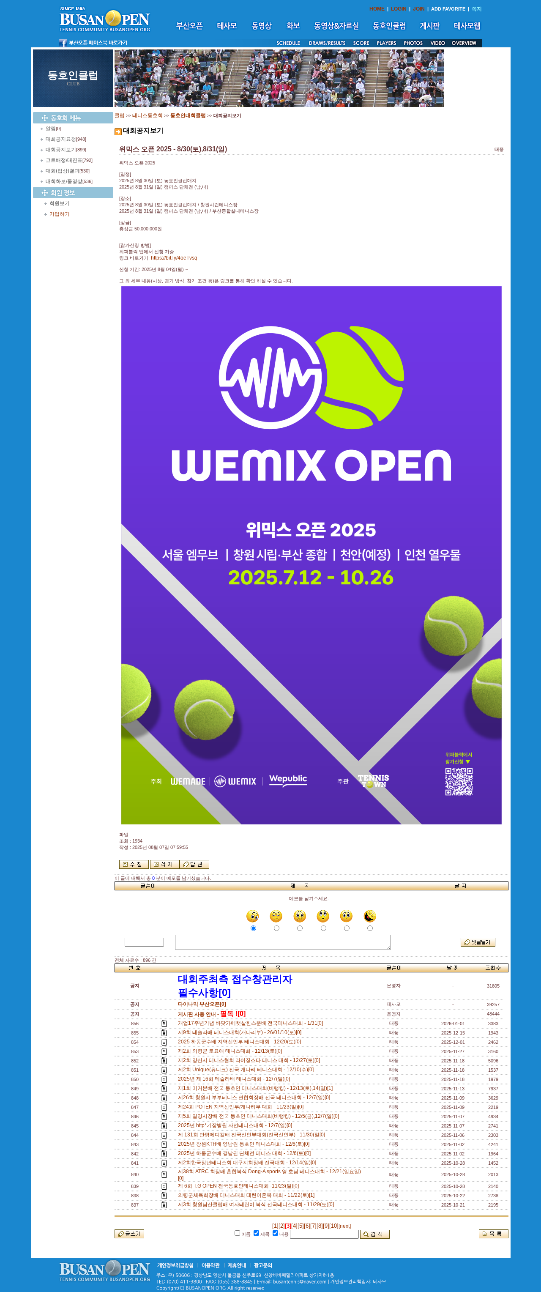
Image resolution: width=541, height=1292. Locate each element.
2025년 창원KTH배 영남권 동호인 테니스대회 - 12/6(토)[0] (245, 1144)
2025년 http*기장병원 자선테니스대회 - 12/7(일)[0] (236, 1125)
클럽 (120, 115)
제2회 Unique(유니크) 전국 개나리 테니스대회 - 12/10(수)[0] (247, 1070)
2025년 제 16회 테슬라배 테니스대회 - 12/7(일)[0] (235, 1079)
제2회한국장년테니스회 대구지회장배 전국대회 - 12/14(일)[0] (248, 1163)
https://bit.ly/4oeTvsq (174, 258)
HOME (377, 9)
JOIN (419, 9)
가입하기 (59, 214)
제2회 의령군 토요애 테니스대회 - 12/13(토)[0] (231, 1051)
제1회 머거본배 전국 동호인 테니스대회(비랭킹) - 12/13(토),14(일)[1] (256, 1088)
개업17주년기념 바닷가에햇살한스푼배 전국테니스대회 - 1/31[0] (251, 1023)
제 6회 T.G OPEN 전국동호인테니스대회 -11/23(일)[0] (239, 1186)
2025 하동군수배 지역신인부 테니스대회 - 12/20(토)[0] (240, 1042)
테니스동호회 (147, 115)
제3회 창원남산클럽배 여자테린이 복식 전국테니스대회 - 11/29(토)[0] (257, 1204)
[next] (345, 1226)
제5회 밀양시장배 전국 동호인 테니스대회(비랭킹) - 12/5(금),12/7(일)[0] (260, 1116)
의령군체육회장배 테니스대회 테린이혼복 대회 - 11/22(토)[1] (247, 1195)
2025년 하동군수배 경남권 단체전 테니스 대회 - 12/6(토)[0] (245, 1153)
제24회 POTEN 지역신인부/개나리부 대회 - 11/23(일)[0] (242, 1107)
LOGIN (399, 9)
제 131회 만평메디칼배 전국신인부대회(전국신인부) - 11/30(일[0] (253, 1135)
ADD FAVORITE (448, 8)
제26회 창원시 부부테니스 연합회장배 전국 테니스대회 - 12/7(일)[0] (255, 1097)
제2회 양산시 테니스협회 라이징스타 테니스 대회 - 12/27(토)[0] (250, 1060)
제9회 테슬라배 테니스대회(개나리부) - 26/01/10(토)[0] (241, 1032)
